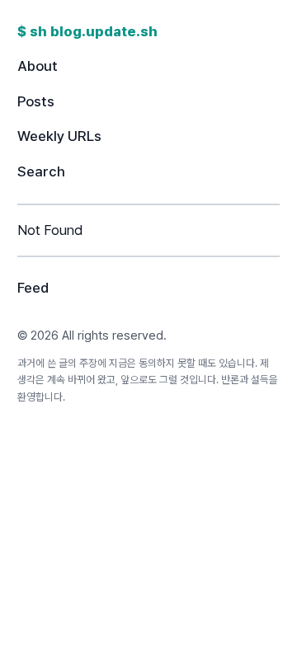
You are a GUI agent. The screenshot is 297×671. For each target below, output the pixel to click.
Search (41, 171)
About (37, 66)
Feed (33, 287)
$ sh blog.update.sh (87, 31)
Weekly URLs (59, 136)
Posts (35, 101)
